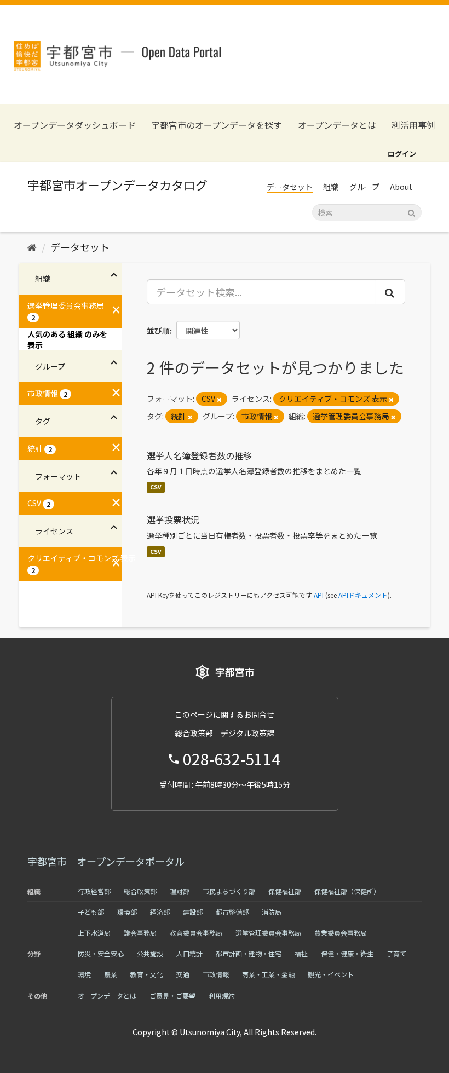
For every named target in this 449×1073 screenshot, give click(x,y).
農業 (110, 974)
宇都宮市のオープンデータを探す (216, 125)
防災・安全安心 (101, 953)
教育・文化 (146, 974)
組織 (330, 186)
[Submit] (411, 211)
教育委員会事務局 (196, 932)
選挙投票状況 (173, 519)
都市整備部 (232, 911)
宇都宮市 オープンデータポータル (106, 861)
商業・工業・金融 (268, 974)
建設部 (193, 911)
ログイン (402, 153)
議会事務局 (140, 932)
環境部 (127, 911)
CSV (156, 487)
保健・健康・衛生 (347, 953)
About (401, 186)
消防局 (271, 911)
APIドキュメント (363, 594)
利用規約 (222, 995)
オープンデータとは (337, 125)
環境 (84, 974)
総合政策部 (140, 891)
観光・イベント (331, 974)
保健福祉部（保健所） (347, 891)
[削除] (219, 399)
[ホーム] (32, 247)
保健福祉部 (284, 891)
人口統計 (189, 953)
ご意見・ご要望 (172, 995)
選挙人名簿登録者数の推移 (199, 455)
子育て (396, 953)
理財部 (179, 891)
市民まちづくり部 (229, 891)
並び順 (158, 330)
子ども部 (91, 911)
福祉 (301, 953)
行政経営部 (94, 891)
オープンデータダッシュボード (75, 125)
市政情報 (216, 974)
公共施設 (150, 953)
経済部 (160, 911)
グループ (364, 186)
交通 (182, 974)
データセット (290, 186)
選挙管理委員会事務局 (268, 932)
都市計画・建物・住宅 (248, 953)
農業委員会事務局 (340, 932)
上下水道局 (94, 932)
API (319, 594)
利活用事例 (413, 125)
